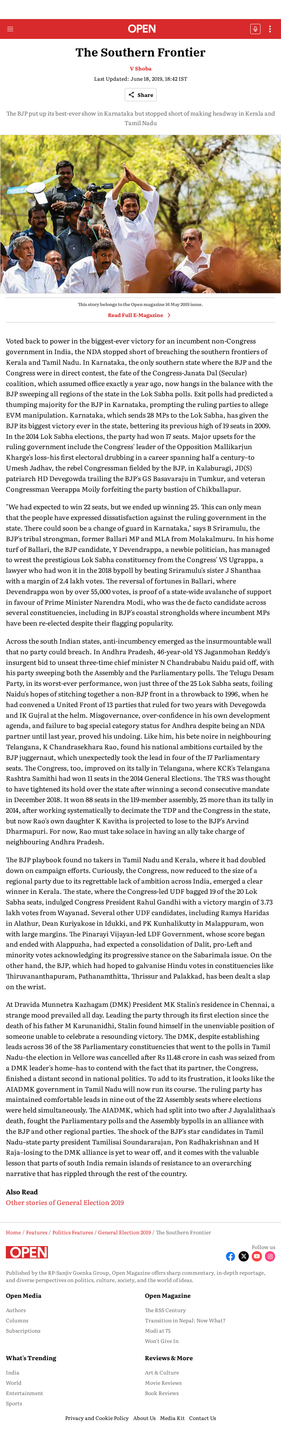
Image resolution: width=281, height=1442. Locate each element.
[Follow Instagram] (270, 1256)
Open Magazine (168, 1295)
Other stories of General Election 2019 (65, 1202)
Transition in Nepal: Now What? (185, 1320)
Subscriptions (23, 1330)
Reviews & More (169, 1357)
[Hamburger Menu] (10, 29)
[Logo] (140, 29)
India (12, 1372)
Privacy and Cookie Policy (97, 1417)
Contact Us (202, 1417)
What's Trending (31, 1357)
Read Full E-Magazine (135, 314)
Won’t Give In (162, 1340)
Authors (16, 1310)
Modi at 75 (158, 1330)
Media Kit (172, 1417)
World (14, 1382)
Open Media (23, 1295)
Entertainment (24, 1393)
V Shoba (140, 68)
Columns (17, 1320)
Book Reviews (162, 1393)
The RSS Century (165, 1310)
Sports (14, 1403)
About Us (144, 1417)
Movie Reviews (163, 1382)
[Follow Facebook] (230, 1256)
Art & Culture (162, 1372)
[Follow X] (244, 1256)
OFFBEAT (255, 29)
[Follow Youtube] (257, 1256)
